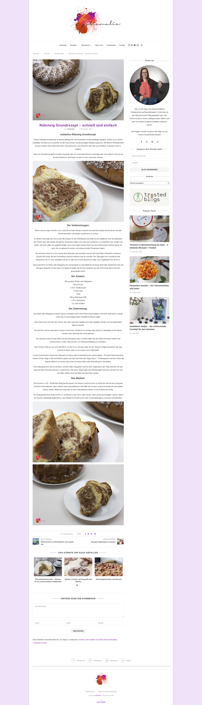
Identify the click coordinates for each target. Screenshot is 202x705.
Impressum (90, 692)
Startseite (63, 45)
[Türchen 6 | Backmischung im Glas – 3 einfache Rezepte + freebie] (149, 228)
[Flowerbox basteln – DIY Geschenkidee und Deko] (149, 269)
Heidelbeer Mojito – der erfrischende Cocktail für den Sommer (148, 327)
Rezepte (73, 45)
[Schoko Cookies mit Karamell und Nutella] (78, 566)
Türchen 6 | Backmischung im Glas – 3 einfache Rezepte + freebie (149, 246)
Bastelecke (85, 45)
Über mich (99, 45)
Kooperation (111, 45)
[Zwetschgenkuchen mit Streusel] (109, 566)
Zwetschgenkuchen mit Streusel (109, 579)
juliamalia (70, 129)
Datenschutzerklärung (107, 692)
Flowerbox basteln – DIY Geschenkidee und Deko (149, 287)
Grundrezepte (58, 53)
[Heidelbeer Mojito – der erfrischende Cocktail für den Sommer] (149, 310)
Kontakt (122, 45)
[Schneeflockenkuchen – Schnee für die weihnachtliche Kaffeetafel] (48, 566)
